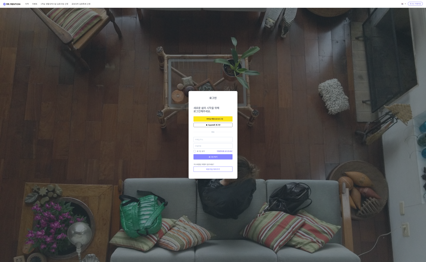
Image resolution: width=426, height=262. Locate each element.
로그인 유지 (201, 151)
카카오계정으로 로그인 (214, 118)
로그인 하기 (213, 156)
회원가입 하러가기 (213, 169)
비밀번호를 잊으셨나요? (225, 151)
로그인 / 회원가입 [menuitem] (415, 4)
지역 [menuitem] (27, 3)
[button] (213, 125)
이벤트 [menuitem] (34, 3)
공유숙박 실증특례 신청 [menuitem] (81, 3)
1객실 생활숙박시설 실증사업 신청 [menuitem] (54, 3)
